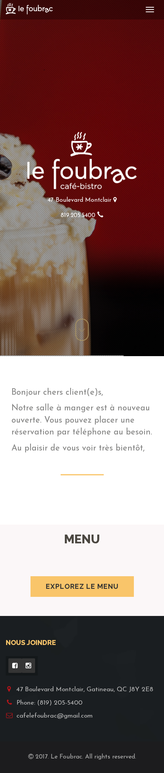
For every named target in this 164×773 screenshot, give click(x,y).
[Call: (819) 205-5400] (100, 215)
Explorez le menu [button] (82, 586)
